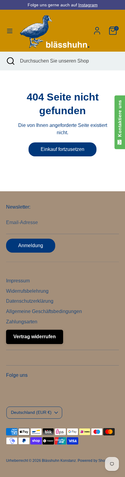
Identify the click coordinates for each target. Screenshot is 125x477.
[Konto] (97, 28)
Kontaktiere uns (119, 120)
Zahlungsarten (21, 321)
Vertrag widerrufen (34, 336)
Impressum (18, 280)
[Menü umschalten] (9, 30)
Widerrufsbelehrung (27, 291)
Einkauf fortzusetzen (62, 149)
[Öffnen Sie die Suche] (10, 61)
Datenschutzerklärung (29, 301)
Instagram (88, 4)
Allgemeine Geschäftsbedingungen (44, 311)
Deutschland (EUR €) (31, 412)
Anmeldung (30, 245)
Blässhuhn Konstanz (59, 460)
